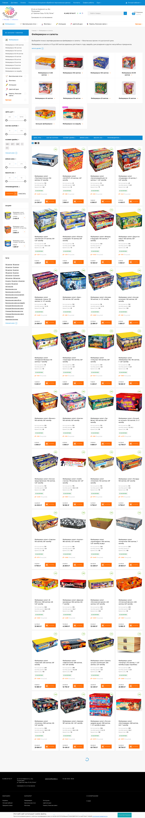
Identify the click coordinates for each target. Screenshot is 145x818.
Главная (5, 3)
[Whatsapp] (77, 13)
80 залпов (14, 284)
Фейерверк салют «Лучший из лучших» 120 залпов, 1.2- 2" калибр (129, 420)
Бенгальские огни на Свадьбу (14, 294)
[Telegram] (80, 13)
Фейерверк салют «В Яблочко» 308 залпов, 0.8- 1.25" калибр (44, 602)
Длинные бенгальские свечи (14, 314)
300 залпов (8, 278)
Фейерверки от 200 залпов (14, 45)
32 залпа (8, 281)
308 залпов (16, 278)
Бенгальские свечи (11, 297)
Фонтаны (27, 805)
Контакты (76, 3)
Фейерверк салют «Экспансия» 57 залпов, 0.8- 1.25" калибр (45, 238)
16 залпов (16, 270)
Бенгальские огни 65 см (13, 292)
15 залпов (16, 267)
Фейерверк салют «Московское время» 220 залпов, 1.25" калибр (100, 602)
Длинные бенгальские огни (14, 311)
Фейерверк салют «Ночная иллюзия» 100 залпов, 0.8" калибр (128, 299)
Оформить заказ (7, 805)
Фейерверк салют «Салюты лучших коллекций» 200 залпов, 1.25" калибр (101, 662)
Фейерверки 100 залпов (13, 50)
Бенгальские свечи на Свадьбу (15, 303)
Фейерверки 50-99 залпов (14, 53)
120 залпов (8, 267)
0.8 (18, 144)
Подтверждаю (124, 815)
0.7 (12, 144)
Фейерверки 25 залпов (13, 62)
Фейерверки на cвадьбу (13, 71)
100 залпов (8, 264)
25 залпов (16, 275)
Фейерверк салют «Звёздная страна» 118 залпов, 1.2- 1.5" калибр (43, 299)
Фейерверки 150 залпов (13, 48)
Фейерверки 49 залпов (13, 56)
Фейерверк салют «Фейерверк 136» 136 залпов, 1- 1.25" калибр (129, 360)
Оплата (23, 3)
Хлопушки (46, 800)
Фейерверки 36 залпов (13, 59)
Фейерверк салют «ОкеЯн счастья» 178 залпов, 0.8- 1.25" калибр (73, 481)
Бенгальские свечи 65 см (13, 300)
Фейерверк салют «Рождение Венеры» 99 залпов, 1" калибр (43, 360)
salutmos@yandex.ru (51, 778)
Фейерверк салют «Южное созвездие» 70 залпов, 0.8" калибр (72, 238)
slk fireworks (9, 286)
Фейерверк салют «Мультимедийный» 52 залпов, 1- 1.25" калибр (99, 178)
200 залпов (8, 275)
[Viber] (82, 13)
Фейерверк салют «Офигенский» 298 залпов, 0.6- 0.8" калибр (72, 662)
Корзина (5, 800)
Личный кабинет (7, 803)
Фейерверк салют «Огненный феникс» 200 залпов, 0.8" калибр (128, 602)
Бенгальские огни (11, 289)
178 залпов (8, 273)
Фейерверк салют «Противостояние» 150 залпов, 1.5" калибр (43, 178)
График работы (88, 3)
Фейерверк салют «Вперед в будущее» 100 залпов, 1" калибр (100, 238)
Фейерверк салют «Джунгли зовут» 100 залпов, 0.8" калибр (129, 238)
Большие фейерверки (12, 68)
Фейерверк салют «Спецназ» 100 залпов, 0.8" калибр (100, 360)
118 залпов (16, 264)
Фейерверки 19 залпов (13, 65)
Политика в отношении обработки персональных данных (49, 3)
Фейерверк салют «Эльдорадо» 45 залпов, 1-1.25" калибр (128, 178)
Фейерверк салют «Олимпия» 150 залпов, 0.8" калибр (100, 481)
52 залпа (8, 284)
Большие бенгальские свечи (14, 308)
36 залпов (14, 281)
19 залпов (16, 273)
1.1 (7, 148)
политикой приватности (99, 816)
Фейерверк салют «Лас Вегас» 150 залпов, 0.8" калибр (99, 420)
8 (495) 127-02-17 (70, 13)
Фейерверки (28, 800)
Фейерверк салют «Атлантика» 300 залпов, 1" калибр (128, 541)
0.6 (7, 144)
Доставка (14, 3)
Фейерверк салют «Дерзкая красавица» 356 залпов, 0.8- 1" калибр (73, 602)
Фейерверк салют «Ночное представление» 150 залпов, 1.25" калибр (45, 481)
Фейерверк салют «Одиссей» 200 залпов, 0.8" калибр (44, 662)
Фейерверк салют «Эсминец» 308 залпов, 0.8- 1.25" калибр (44, 723)
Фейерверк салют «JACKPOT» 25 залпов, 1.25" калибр (72, 178)
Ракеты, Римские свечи (50, 805)
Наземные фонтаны (11, 319)
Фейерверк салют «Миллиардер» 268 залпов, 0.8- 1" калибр (128, 723)
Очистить (22, 193)
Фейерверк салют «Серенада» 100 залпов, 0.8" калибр (73, 360)
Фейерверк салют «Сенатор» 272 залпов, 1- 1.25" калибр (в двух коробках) (129, 662)
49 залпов (21, 281)
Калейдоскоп (9, 316)
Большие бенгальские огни (14, 305)
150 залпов (8, 270)
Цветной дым (47, 803)
